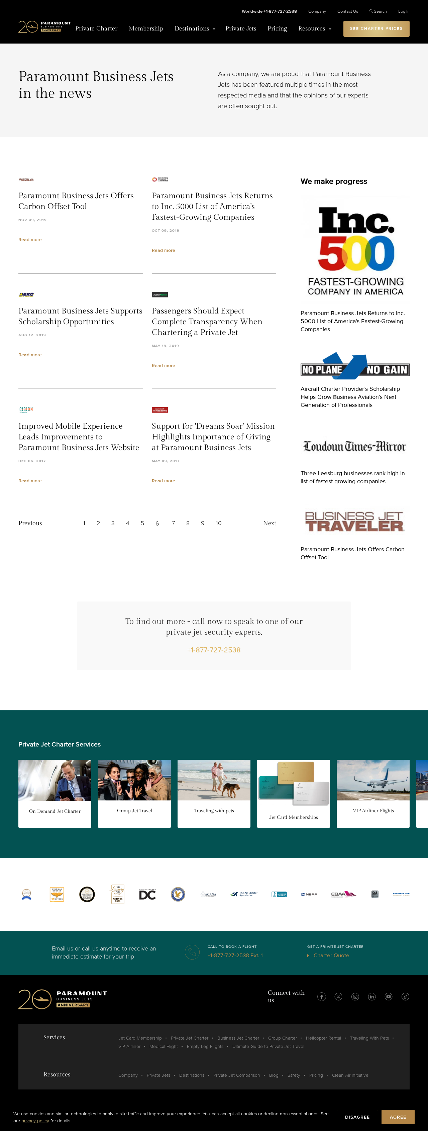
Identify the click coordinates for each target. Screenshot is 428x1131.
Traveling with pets (214, 811)
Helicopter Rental (323, 1038)
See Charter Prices (376, 28)
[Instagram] (355, 996)
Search (380, 11)
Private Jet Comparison (236, 1075)
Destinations (192, 28)
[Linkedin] (371, 996)
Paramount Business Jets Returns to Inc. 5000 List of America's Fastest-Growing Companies (212, 206)
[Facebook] (321, 996)
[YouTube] (388, 996)
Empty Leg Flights (205, 1046)
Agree (398, 1117)
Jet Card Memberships (294, 817)
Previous (30, 523)
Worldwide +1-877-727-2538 (269, 11)
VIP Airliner (129, 1046)
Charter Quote (330, 955)
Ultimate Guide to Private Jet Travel (268, 1046)
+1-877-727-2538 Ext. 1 (235, 955)
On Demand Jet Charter (55, 811)
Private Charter (96, 28)
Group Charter (282, 1038)
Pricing (277, 28)
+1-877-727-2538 (214, 650)
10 (219, 523)
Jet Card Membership (140, 1038)
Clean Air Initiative (350, 1075)
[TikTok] (405, 996)
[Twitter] (338, 996)
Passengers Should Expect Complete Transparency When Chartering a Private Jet (207, 321)
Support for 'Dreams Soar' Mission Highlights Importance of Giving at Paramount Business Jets (213, 437)
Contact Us (347, 11)
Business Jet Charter (238, 1038)
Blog (274, 1075)
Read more (30, 239)
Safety (294, 1075)
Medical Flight (163, 1046)
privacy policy (35, 1121)
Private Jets (240, 28)
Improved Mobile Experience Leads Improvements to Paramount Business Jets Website (78, 437)
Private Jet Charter (189, 1038)
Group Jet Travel (134, 811)
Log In (404, 11)
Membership (146, 28)
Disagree (357, 1117)
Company (317, 11)
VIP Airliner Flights (373, 811)
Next (269, 523)
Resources (311, 28)
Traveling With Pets (369, 1038)
